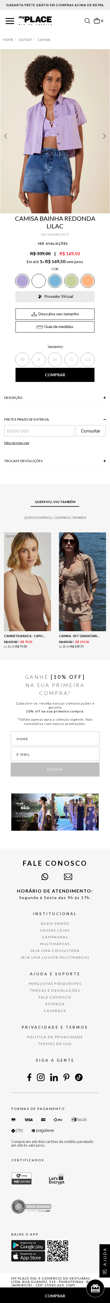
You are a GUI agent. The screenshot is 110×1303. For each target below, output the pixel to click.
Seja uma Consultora (55, 950)
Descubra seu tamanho (58, 313)
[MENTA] (71, 281)
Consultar (90, 431)
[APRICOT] (88, 281)
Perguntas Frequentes (55, 983)
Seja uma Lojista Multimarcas (55, 957)
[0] (97, 21)
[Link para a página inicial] (8, 39)
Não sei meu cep (16, 443)
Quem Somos (55, 923)
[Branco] (39, 281)
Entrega (55, 1004)
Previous (5, 136)
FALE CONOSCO (55, 997)
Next (104, 136)
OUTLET (25, 39)
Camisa (44, 39)
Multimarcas (55, 944)
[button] (10, 21)
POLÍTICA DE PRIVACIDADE (55, 1037)
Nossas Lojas (55, 930)
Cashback (55, 1011)
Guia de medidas (58, 326)
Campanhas (55, 937)
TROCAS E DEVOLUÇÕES (55, 990)
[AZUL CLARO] (55, 281)
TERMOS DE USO (55, 1044)
